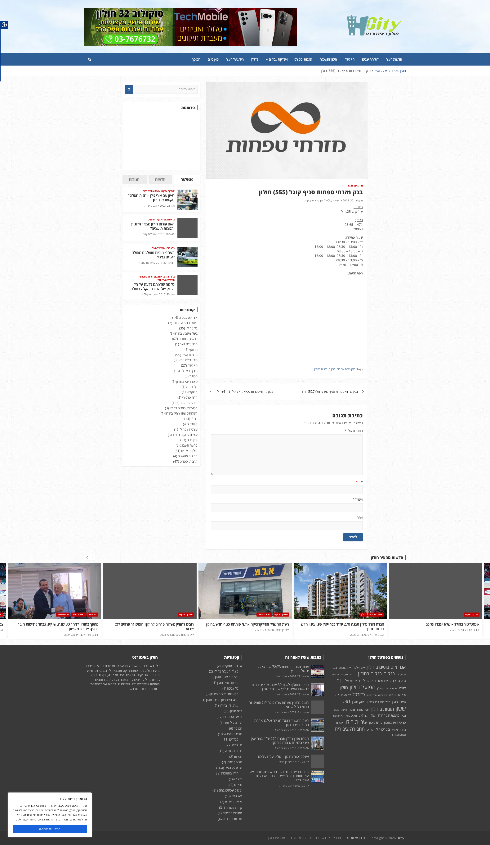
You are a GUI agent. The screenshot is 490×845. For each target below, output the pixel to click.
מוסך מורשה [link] (348, 709)
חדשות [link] (160, 179)
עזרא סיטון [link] (375, 722)
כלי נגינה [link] (192, 386)
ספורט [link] (193, 424)
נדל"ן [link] (254, 59)
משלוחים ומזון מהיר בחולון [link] (181, 413)
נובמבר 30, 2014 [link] (165, 262)
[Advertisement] (161, 140)
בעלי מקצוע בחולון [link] (186, 333)
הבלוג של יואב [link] (189, 344)
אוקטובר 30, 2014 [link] (353, 200)
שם (359, 481)
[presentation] (87, 557)
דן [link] (342, 680)
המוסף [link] (196, 59)
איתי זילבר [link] (359, 667)
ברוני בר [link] (335, 674)
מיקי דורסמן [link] (338, 715)
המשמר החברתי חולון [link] (387, 688)
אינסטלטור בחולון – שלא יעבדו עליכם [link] (357, 624)
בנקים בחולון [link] (320, 369)
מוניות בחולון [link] (382, 709)
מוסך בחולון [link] (363, 709)
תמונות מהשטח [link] (188, 456)
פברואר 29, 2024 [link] (454, 630)
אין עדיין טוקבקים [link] (314, 200)
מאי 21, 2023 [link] (167, 205)
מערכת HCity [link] (332, 200)
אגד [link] (402, 667)
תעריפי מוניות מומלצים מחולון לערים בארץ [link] (153, 254)
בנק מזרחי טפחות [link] (345, 369)
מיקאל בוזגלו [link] (351, 715)
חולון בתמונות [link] (189, 360)
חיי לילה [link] (349, 59)
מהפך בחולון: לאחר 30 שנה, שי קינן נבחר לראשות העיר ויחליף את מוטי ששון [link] (280, 686)
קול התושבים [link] (370, 59)
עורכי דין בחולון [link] (188, 429)
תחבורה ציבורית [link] (350, 728)
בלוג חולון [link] (170, 248)
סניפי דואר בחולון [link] (395, 722)
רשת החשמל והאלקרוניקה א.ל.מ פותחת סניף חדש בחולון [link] (152, 624)
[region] (50, 814)
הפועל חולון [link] (363, 687)
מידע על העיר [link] (235, 59)
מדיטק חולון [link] (360, 702)
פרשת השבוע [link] (189, 445)
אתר (360, 517)
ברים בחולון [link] (399, 680)
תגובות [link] (134, 179)
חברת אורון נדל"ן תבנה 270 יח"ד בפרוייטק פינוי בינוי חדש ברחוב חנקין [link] (247, 626)
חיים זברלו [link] (382, 695)
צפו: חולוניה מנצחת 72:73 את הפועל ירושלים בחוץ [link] (442, 624)
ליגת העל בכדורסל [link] (379, 702)
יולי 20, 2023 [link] (362, 630)
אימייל (358, 499)
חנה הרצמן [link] (371, 695)
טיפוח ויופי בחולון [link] (187, 381)
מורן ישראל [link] (367, 715)
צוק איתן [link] (395, 729)
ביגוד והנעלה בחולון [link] (185, 323)
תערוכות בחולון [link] (399, 734)
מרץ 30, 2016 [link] (167, 294)
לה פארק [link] (346, 695)
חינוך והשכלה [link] (328, 59)
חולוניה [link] (402, 695)
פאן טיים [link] (213, 59)
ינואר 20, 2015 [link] (166, 234)
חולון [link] (344, 687)
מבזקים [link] (193, 392)
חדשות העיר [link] (394, 59)
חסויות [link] (193, 376)
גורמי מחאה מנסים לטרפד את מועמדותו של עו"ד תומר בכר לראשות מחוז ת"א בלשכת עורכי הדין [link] (279, 775)
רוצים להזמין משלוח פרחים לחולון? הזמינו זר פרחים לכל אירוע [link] (58, 626)
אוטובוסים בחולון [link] (382, 667)
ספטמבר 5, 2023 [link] (169, 630)
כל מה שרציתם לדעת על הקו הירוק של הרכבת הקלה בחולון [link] (153, 286)
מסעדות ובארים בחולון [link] (184, 408)
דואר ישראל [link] (352, 680)
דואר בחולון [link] (369, 680)
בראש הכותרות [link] (168, 219)
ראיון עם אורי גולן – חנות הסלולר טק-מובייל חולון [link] (151, 197)
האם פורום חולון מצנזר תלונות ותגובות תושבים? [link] (153, 226)
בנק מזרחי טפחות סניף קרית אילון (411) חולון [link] (244, 391)
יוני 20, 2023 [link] (302, 785)
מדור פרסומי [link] (190, 397)
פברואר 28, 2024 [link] (299, 694)
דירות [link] (152, 675)
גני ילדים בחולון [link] (384, 680)
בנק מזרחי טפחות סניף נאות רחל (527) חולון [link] (329, 391)
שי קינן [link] (370, 729)
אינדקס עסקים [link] (278, 59)
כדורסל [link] (358, 694)
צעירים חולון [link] (382, 729)
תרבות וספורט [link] (303, 59)
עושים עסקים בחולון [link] (151, 191)
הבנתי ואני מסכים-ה (49, 829)
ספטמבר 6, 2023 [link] (74, 634)
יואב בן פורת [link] (151, 205)
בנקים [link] (332, 369)
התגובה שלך (353, 430)
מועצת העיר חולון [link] (388, 715)
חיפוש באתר (129, 89)
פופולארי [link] (186, 179)
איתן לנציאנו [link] (344, 667)
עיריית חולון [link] (356, 721)
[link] (374, 17)
